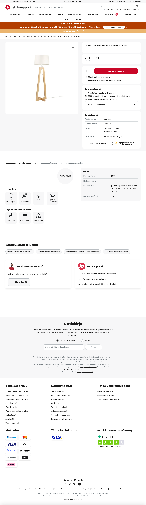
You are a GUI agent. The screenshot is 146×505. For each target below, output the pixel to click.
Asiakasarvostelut (59, 411)
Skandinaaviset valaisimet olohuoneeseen (82, 252)
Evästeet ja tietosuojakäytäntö (79, 489)
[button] (73, 47)
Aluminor (107, 119)
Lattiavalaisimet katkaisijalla (49, 252)
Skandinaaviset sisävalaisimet (116, 252)
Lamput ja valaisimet (12, 36)
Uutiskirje (55, 403)
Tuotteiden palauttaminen (17, 411)
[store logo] (18, 7)
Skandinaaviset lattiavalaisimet (19, 252)
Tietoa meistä (57, 391)
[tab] (21, 163)
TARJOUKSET (109, 14)
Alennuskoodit (57, 399)
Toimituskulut (11, 407)
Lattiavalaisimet (39, 36)
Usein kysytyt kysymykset (17, 395)
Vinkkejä (68, 419)
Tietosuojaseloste (105, 391)
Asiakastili (9, 419)
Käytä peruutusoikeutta (17, 391)
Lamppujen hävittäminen (118, 489)
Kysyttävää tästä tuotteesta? (126, 143)
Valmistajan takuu (13, 423)
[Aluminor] (65, 176)
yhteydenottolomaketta (88, 367)
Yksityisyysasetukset (26, 489)
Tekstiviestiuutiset (59, 407)
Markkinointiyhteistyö (60, 395)
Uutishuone (67, 415)
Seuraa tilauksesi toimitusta (17, 399)
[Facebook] (66, 484)
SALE (114, 27)
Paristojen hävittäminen (99, 489)
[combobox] (69, 7)
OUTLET (68, 19)
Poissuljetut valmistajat (85, 372)
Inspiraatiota (57, 419)
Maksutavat (10, 415)
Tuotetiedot (48, 163)
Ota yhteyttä (11, 403)
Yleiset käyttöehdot (106, 395)
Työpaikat (55, 415)
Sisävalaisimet (27, 36)
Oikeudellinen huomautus (108, 399)
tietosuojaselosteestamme (73, 369)
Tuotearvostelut (72, 163)
